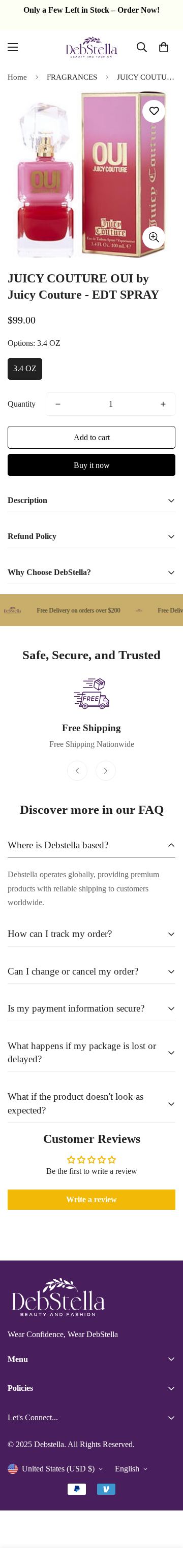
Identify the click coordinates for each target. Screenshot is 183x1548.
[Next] (106, 771)
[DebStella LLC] (91, 47)
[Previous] (77, 771)
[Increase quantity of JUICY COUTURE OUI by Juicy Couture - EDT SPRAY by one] (163, 404)
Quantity (22, 404)
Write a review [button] (91, 1199)
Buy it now (92, 465)
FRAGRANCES (72, 77)
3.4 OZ (25, 368)
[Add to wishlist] (153, 111)
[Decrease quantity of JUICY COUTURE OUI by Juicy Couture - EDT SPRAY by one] (58, 404)
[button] (163, 47)
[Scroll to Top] (165, 1494)
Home (17, 77)
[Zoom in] (153, 237)
